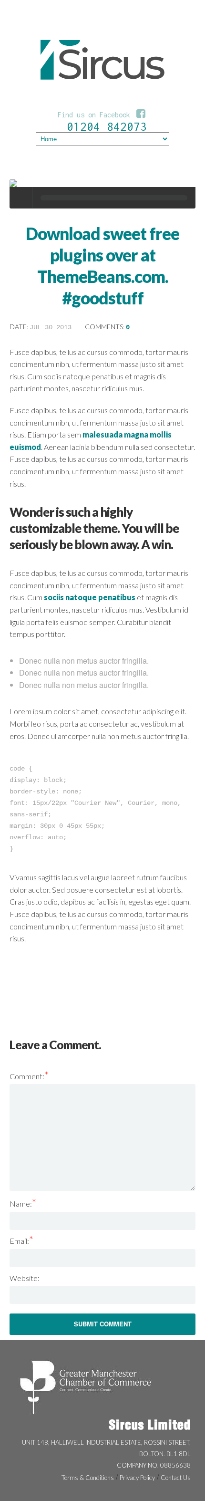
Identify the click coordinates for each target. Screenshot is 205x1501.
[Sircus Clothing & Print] (102, 97)
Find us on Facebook (101, 115)
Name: (23, 1203)
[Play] (21, 197)
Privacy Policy (137, 1477)
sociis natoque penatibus (89, 597)
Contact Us (176, 1477)
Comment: (29, 1076)
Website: (25, 1277)
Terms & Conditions (88, 1477)
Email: (21, 1240)
